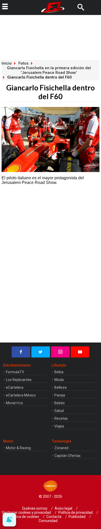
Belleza (60, 387)
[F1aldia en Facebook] (21, 351)
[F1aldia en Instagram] (60, 351)
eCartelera (14, 387)
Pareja (59, 395)
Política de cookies (24, 517)
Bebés (59, 403)
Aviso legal (63, 508)
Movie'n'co (14, 403)
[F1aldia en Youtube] (80, 351)
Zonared (61, 448)
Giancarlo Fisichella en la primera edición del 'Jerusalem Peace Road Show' (49, 70)
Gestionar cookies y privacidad (26, 512)
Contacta (53, 517)
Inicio (7, 63)
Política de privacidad (75, 512)
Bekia (58, 372)
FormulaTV (15, 372)
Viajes (59, 426)
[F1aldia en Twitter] (40, 351)
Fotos (23, 63)
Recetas (61, 418)
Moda (59, 380)
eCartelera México (21, 395)
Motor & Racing (18, 448)
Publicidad (77, 517)
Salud (59, 411)
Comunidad (48, 521)
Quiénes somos (34, 508)
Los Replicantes (19, 380)
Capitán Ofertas (67, 456)
